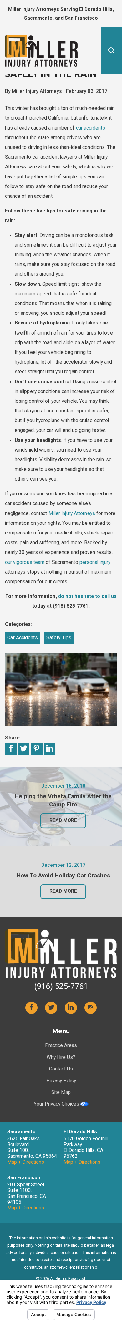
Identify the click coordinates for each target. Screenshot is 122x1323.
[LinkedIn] (71, 1008)
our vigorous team (25, 562)
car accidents (90, 128)
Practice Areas (61, 1045)
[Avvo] (90, 1008)
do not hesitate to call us (87, 596)
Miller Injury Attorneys (71, 513)
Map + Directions (25, 1162)
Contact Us (61, 1069)
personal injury (95, 562)
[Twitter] (51, 1008)
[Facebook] (31, 1008)
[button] (111, 50)
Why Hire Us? (61, 1057)
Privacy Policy (61, 1081)
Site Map (61, 1092)
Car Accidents (22, 638)
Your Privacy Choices (57, 1104)
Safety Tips (58, 638)
